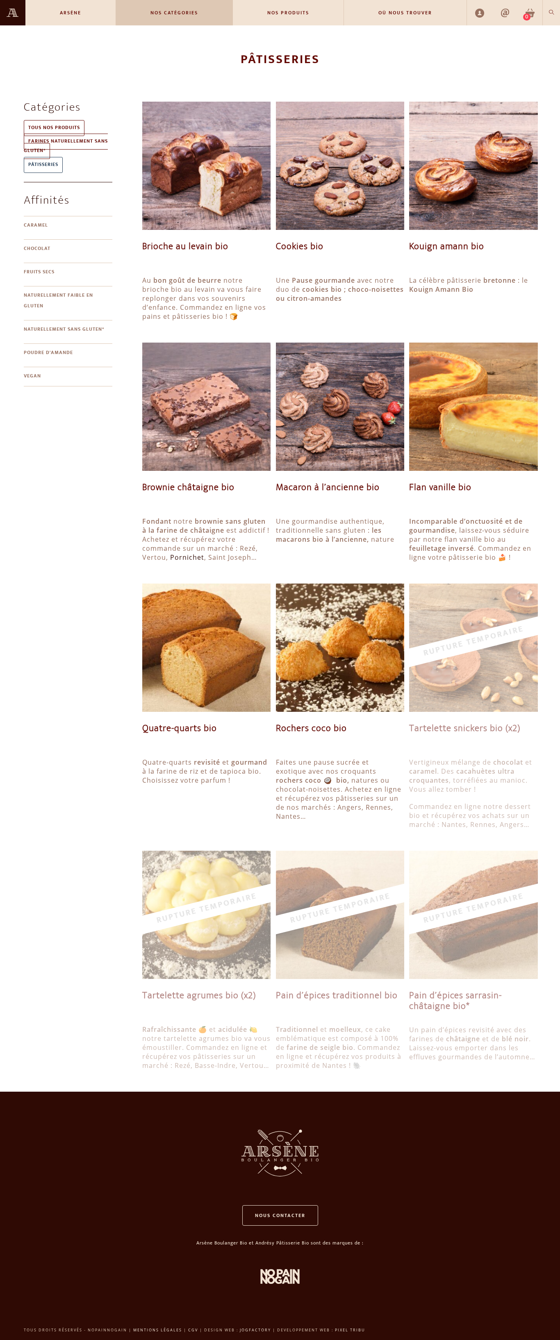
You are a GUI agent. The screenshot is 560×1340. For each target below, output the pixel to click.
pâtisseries (43, 164)
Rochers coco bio (311, 729)
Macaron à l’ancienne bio (328, 488)
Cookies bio (299, 247)
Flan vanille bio (440, 488)
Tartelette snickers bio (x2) (465, 729)
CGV (193, 1330)
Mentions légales (157, 1330)
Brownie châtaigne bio (188, 488)
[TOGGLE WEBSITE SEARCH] (551, 12)
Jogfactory (255, 1330)
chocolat (37, 248)
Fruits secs (39, 272)
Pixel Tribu (350, 1330)
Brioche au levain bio (185, 247)
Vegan (32, 376)
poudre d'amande (48, 353)
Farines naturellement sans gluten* (66, 146)
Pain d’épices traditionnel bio (337, 996)
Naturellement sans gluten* (64, 329)
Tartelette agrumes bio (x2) (199, 996)
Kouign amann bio (446, 247)
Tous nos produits (54, 128)
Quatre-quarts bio (179, 729)
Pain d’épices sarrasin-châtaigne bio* (455, 1001)
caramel (36, 225)
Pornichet (187, 557)
